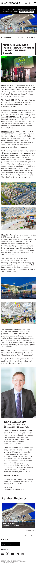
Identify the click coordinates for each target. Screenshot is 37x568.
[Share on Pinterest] (34, 37)
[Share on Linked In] (27, 37)
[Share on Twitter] (29, 37)
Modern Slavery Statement (8, 562)
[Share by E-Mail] (32, 37)
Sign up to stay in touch (10, 544)
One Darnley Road (12, 565)
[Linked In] (2, 554)
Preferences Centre (5, 561)
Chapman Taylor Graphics (10, 564)
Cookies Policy (13, 11)
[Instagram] (22, 554)
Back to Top (29, 536)
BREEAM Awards (14, 117)
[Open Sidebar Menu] (35, 3)
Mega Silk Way (7, 85)
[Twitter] (7, 554)
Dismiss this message (26, 11)
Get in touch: (14, 488)
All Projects (30, 530)
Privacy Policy (23, 561)
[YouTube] (12, 554)
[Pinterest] (17, 554)
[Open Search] (26, 3)
